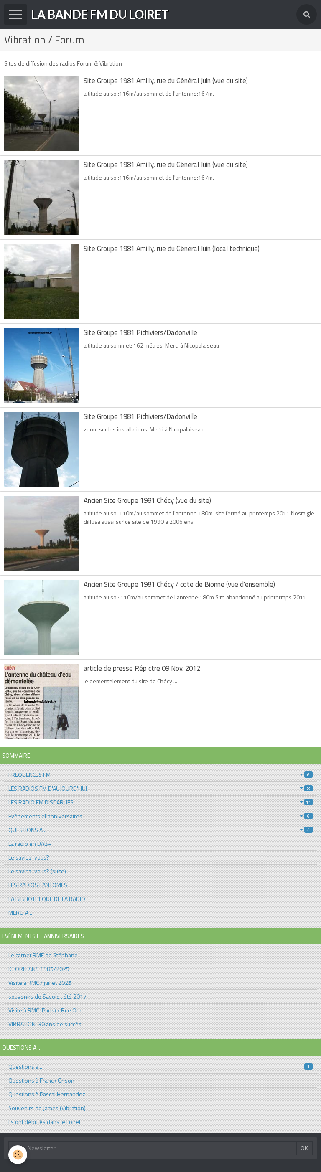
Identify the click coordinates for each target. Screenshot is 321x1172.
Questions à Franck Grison (41, 1080)
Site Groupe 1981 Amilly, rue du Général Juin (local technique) (172, 248)
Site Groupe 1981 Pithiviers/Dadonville (140, 332)
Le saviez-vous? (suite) (37, 871)
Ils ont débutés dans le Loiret (44, 1121)
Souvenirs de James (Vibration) (47, 1108)
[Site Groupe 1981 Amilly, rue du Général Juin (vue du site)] (41, 113)
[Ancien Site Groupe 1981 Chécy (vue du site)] (41, 533)
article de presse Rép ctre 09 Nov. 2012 (142, 668)
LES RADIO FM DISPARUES (159, 802)
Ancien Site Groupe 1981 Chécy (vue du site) (147, 500)
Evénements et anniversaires (159, 816)
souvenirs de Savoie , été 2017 (47, 996)
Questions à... (159, 1066)
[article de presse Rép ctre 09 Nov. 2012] (41, 701)
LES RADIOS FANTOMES (37, 884)
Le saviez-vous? (28, 857)
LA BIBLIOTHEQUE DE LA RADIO (46, 898)
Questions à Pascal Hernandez (46, 1094)
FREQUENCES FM (159, 774)
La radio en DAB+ (29, 843)
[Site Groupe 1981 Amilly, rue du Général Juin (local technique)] (41, 281)
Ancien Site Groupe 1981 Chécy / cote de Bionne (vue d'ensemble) (179, 584)
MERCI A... (20, 912)
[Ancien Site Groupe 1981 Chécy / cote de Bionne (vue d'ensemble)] (41, 617)
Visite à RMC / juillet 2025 (39, 982)
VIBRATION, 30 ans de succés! (45, 1024)
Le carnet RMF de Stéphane (43, 955)
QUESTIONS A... (159, 829)
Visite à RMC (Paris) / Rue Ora (45, 1010)
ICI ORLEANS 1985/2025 (38, 968)
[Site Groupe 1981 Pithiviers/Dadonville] (41, 365)
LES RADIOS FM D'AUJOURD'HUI (159, 788)
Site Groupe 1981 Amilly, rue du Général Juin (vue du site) (166, 80)
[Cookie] (17, 1154)
